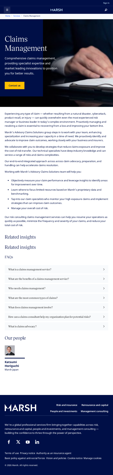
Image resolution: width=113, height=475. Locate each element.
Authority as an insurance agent (53, 453)
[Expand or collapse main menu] (7, 10)
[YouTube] (27, 441)
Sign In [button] (106, 3)
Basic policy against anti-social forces (25, 458)
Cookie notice (75, 458)
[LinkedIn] (37, 441)
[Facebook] (8, 441)
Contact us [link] (14, 85)
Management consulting (94, 411)
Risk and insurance (66, 405)
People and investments (63, 411)
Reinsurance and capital (95, 405)
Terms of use (12, 453)
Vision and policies (56, 458)
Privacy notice (27, 453)
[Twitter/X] (18, 441)
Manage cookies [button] (93, 458)
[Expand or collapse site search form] (106, 10)
